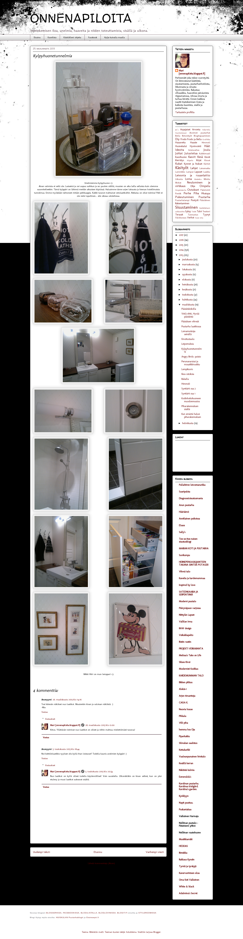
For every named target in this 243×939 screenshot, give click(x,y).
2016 (181, 239)
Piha (196, 193)
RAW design (185, 628)
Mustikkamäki (185, 839)
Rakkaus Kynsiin (186, 859)
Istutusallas (193, 150)
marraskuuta (189, 264)
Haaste (193, 142)
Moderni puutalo (187, 601)
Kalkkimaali (204, 153)
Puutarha (204, 197)
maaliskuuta (188, 304)
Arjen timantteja (187, 695)
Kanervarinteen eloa (189, 873)
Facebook (92, 37)
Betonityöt (187, 135)
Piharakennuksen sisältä (189, 408)
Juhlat (179, 153)
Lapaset (198, 171)
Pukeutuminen (184, 197)
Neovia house (186, 709)
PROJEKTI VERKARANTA (191, 648)
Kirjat (198, 160)
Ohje (192, 186)
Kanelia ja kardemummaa (192, 578)
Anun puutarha (186, 505)
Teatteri (206, 211)
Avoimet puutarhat (199, 132)
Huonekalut (181, 146)
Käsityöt (181, 167)
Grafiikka (206, 139)
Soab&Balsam (204, 208)
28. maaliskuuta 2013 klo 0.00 (99, 725)
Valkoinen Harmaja (189, 816)
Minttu (207, 179)
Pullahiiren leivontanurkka (192, 484)
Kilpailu (190, 160)
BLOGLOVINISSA (107, 913)
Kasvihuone (181, 157)
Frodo (183, 139)
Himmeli (206, 142)
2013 (181, 255)
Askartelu (206, 129)
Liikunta (179, 179)
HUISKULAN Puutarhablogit (69, 917)
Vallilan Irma (185, 621)
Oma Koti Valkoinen (189, 879)
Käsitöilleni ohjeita (72, 37)
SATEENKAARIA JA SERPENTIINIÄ (188, 593)
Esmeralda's (185, 776)
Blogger (157, 932)
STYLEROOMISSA (147, 913)
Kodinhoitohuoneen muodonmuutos (191, 400)
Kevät (207, 157)
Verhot (190, 217)
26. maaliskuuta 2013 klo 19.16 (67, 699)
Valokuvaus (180, 217)
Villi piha (183, 722)
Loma (188, 179)
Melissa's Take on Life (190, 655)
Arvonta (196, 129)
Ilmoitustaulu (187, 339)
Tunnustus (193, 214)
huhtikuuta (187, 299)
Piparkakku (184, 736)
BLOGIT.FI (122, 913)
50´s (176, 129)
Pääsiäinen (205, 200)
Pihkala (182, 716)
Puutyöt (195, 200)
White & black (186, 886)
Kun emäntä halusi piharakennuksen (191, 415)
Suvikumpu (184, 555)
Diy (177, 139)
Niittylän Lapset (186, 614)
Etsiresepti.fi (92, 917)
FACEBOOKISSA (71, 913)
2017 (181, 235)
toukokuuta (188, 294)
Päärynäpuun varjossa (190, 608)
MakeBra (198, 179)
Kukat (178, 163)
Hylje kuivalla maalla (114, 37)
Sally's (182, 532)
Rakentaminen (182, 203)
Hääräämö (184, 511)
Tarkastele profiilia (184, 112)
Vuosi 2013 (199, 217)
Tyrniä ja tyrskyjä (187, 866)
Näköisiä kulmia (186, 770)
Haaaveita (180, 142)
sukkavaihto (180, 211)
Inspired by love (187, 585)
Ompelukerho (180, 190)
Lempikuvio (187, 369)
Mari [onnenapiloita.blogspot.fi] (65, 725)
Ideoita (179, 149)
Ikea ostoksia (187, 374)
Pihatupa (205, 193)
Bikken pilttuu (185, 682)
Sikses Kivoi (184, 662)
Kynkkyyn (184, 795)
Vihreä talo (184, 571)
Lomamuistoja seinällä (188, 333)
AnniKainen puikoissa (189, 518)
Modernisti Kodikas (188, 668)
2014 (181, 249)
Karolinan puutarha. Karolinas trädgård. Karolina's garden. (189, 786)
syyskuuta (187, 274)
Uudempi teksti (41, 852)
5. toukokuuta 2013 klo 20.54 (99, 771)
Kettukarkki (184, 749)
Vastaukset (50, 719)
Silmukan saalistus (188, 743)
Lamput (190, 171)
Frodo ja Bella (194, 139)
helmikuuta (188, 423)
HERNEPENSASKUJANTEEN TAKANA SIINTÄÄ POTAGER (193, 563)
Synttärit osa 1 (188, 393)
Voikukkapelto (186, 635)
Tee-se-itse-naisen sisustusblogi (188, 540)
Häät (207, 146)
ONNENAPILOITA (81, 17)
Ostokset (193, 189)
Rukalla (185, 379)
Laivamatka (204, 168)
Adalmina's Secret (188, 893)
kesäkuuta (187, 289)
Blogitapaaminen (202, 135)
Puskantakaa (185, 809)
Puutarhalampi (182, 200)
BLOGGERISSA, (54, 913)
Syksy (188, 211)
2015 (181, 244)
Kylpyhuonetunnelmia (191, 350)
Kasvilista (52, 37)
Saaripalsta (184, 491)
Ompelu (205, 186)
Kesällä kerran (186, 763)
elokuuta (187, 279)
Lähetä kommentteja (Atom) (101, 863)
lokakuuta (187, 269)
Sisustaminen (186, 207)
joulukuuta (187, 259)
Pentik (178, 193)
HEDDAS (183, 846)
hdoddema (131, 932)
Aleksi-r (183, 689)
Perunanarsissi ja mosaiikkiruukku (190, 363)
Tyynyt (206, 214)
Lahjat (194, 168)
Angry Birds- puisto (191, 356)
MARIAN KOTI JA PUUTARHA (193, 548)
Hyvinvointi (195, 146)
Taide (194, 211)
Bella (177, 135)
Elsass (182, 525)
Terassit (179, 214)
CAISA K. (183, 702)
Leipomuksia (187, 343)
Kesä (200, 157)
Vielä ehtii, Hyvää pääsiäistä (190, 315)
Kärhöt (207, 163)
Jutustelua (190, 153)
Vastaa (44, 712)
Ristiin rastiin (185, 641)
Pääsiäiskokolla (188, 308)
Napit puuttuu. (186, 802)
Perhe (187, 193)
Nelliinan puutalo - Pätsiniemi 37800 (188, 824)
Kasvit (192, 157)
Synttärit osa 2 (188, 388)
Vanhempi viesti (155, 852)
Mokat (178, 182)
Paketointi (205, 190)
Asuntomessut (181, 133)
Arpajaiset (185, 129)
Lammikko (180, 171)
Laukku (206, 171)
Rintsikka (183, 852)
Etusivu (37, 37)
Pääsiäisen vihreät (190, 321)
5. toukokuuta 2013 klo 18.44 (66, 749)
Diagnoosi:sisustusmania (191, 498)
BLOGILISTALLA (89, 913)
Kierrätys (179, 160)
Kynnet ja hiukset (193, 163)
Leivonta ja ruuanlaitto (192, 175)
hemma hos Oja (187, 729)
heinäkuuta (188, 284)
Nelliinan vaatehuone (190, 832)
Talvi (199, 211)
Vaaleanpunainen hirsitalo (192, 756)
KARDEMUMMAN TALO (191, 675)
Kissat (207, 160)
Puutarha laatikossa (191, 326)
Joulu (207, 149)
